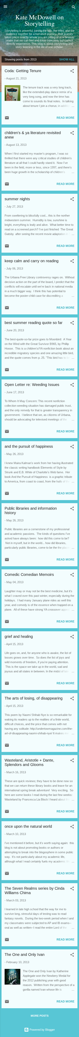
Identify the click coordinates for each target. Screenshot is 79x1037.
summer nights (17, 199)
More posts (40, 1015)
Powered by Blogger (42, 1029)
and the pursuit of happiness (29, 446)
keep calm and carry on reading (31, 261)
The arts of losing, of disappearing (34, 698)
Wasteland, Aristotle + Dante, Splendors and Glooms (29, 762)
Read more (65, 117)
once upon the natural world (28, 826)
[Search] (73, 8)
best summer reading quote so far (34, 323)
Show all (66, 59)
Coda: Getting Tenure (23, 71)
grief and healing (19, 636)
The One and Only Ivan (24, 954)
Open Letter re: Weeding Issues (32, 384)
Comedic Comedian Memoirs (29, 574)
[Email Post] (7, 119)
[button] (72, 72)
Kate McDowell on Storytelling (39, 20)
